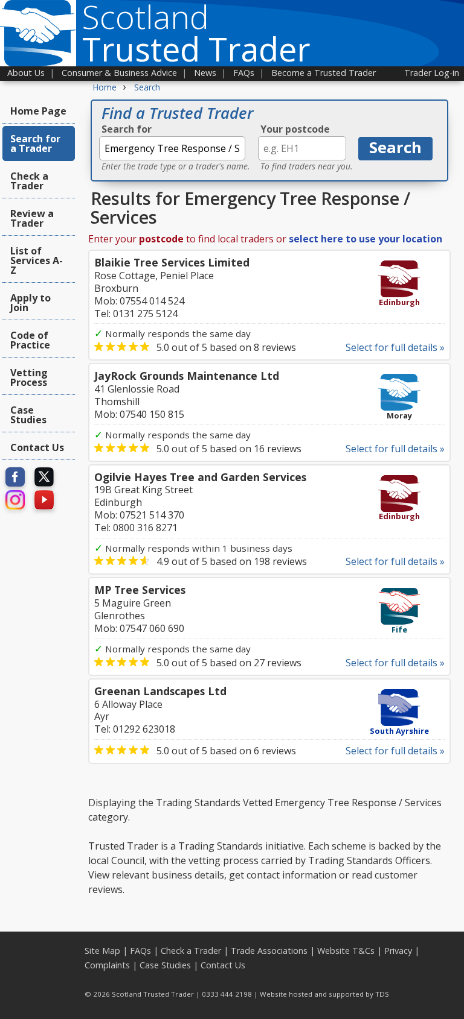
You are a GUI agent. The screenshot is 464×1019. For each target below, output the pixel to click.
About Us (26, 72)
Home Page (38, 111)
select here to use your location (365, 238)
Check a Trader (29, 180)
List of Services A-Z (36, 260)
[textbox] (172, 148)
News (205, 72)
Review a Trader (32, 218)
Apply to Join (30, 302)
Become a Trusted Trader (323, 72)
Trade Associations (269, 950)
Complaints (107, 965)
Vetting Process (29, 377)
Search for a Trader (35, 143)
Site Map (102, 950)
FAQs (243, 72)
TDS (382, 993)
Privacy (398, 950)
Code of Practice (30, 340)
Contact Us (37, 447)
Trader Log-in (431, 72)
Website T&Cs (346, 950)
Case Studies (28, 414)
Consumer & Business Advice (119, 72)
